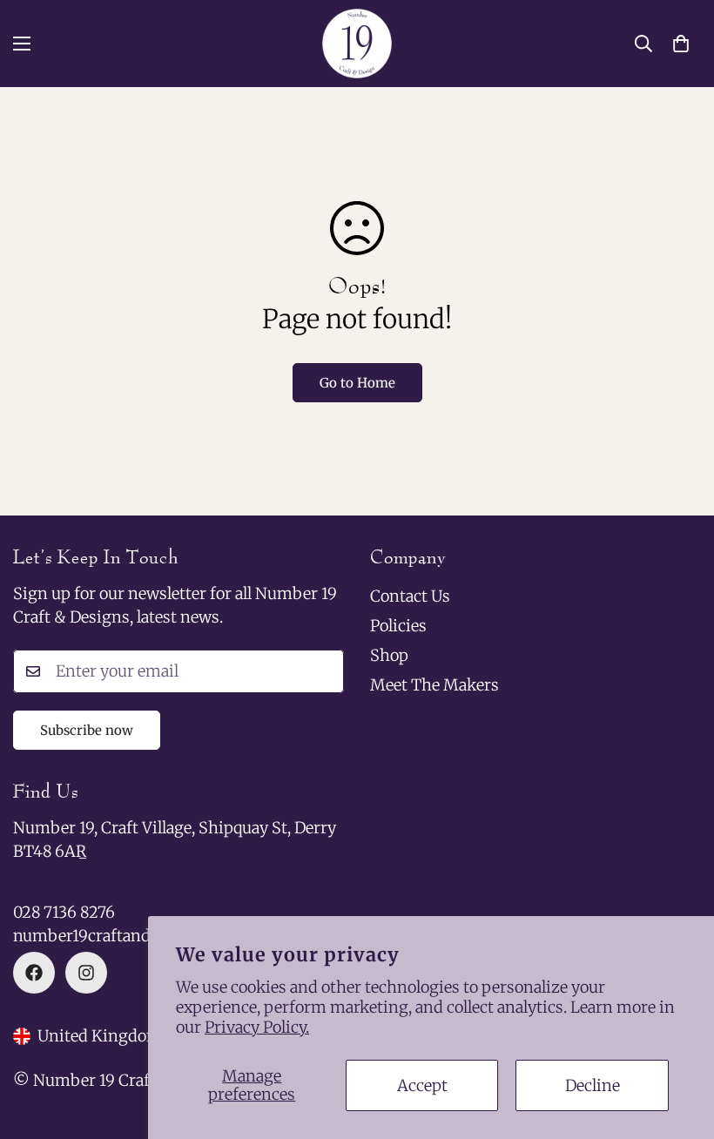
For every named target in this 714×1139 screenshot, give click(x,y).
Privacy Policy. (257, 1027)
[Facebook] (34, 973)
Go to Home (357, 382)
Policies (398, 626)
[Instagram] (86, 973)
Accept (422, 1085)
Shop (389, 655)
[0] (681, 44)
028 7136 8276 (64, 912)
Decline (592, 1085)
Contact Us (410, 596)
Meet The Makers (434, 685)
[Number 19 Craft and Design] (357, 43)
